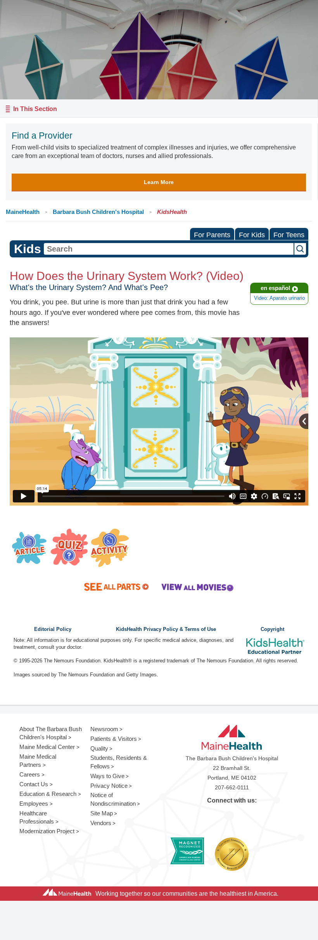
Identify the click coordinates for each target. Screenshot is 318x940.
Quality (99, 748)
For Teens (288, 235)
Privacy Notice (109, 785)
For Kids (252, 235)
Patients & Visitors (113, 738)
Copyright (272, 629)
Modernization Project (46, 831)
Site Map (101, 813)
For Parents (212, 235)
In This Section (35, 109)
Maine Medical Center (47, 747)
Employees (33, 803)
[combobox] (169, 249)
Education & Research (47, 794)
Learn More (159, 182)
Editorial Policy (52, 629)
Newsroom (104, 729)
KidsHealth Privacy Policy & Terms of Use (166, 629)
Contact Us (33, 784)
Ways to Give (107, 776)
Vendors (100, 823)
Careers (29, 774)
